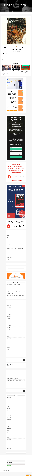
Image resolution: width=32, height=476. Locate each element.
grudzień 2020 (9, 318)
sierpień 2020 (9, 325)
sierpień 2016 (9, 340)
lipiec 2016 (8, 435)
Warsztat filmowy (9, 257)
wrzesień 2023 (9, 305)
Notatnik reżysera (16, 5)
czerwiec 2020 (9, 329)
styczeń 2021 (9, 316)
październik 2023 (9, 303)
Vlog (16, 46)
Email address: (9, 459)
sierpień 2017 (9, 334)
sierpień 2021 (9, 404)
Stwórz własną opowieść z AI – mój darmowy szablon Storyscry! (15, 286)
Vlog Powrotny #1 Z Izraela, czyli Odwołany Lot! (16, 49)
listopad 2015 (9, 446)
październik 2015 (9, 354)
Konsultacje (8, 242)
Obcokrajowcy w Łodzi (15, 70)
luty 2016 (8, 349)
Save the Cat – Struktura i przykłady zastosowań (13, 284)
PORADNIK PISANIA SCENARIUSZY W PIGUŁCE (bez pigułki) (15, 248)
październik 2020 (9, 415)
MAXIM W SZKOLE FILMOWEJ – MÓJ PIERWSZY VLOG (5, 72)
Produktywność (9, 250)
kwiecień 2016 (9, 345)
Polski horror (8, 246)
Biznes (8, 233)
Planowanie (8, 244)
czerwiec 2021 (9, 312)
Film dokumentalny (9, 239)
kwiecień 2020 (9, 424)
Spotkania (8, 253)
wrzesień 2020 (9, 323)
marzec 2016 (8, 347)
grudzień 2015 (9, 351)
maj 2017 (8, 336)
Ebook (8, 235)
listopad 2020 (9, 320)
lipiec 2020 (8, 327)
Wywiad (8, 259)
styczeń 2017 (9, 338)
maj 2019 (8, 426)
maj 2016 (8, 343)
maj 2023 (8, 309)
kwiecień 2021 (9, 314)
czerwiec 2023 (9, 307)
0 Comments (18, 51)
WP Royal (8, 470)
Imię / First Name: (9, 462)
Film (7, 237)
